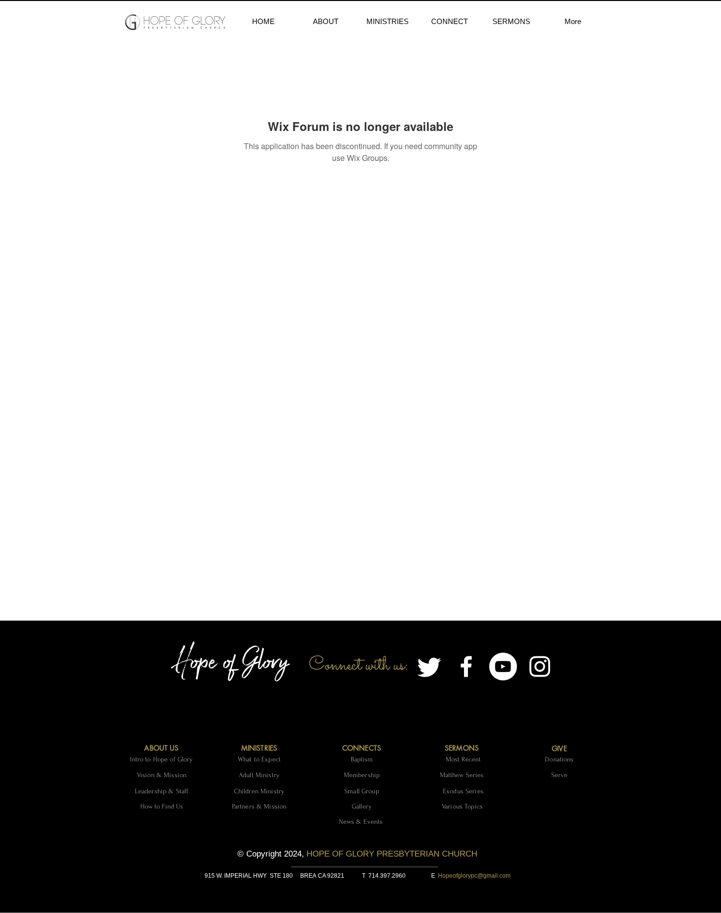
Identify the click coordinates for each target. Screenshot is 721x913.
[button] (325, 21)
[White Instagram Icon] (540, 666)
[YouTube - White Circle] (503, 666)
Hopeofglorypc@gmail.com (474, 875)
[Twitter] (429, 666)
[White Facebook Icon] (466, 666)
